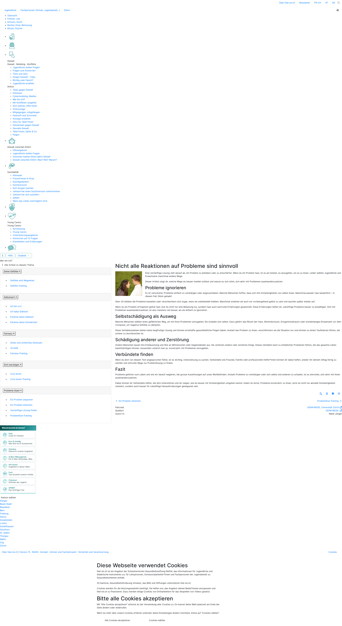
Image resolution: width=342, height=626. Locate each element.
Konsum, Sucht (14, 22)
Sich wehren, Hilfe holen (25, 105)
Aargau (3, 500)
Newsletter (304, 2)
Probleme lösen (12, 390)
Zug (2, 542)
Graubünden (6, 520)
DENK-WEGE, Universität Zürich (323, 407)
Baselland (5, 507)
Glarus (3, 516)
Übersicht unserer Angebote (21, 451)
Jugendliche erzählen (23, 83)
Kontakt (44, 552)
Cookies (333, 552)
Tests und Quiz (20, 73)
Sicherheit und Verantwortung (93, 552)
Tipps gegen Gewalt (23, 89)
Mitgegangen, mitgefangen (26, 112)
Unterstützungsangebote (25, 235)
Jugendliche (10, 10)
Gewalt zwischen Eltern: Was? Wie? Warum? (35, 159)
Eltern (67, 10)
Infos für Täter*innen (23, 121)
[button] (321, 393)
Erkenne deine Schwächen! (23, 322)
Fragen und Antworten (24, 70)
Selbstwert (9, 297)
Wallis (3, 539)
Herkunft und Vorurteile (24, 115)
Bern (2, 510)
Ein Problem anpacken (21, 399)
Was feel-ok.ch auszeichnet (20, 443)
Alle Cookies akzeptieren (117, 620)
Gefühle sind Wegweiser (22, 280)
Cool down (15, 373)
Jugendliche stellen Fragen (26, 67)
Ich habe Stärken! (19, 311)
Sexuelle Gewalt (21, 128)
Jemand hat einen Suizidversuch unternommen (36, 191)
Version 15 (25, 552)
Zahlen (16, 197)
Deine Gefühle (11, 271)
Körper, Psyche (14, 28)
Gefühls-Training (18, 285)
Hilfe (10, 255)
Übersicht (12, 15)
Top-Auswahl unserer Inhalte (21, 474)
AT (326, 2)
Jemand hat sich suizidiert (26, 194)
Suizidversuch (20, 185)
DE (333, 2)
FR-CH (317, 2)
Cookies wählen (157, 620)
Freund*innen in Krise (23, 178)
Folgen (16, 134)
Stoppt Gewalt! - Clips (24, 77)
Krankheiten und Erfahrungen (27, 241)
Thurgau (4, 536)
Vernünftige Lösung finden (23, 410)
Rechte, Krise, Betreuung (19, 25)
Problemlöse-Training (21, 415)
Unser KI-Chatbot (16, 436)
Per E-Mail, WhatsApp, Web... (21, 459)
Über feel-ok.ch (287, 2)
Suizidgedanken (21, 181)
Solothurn (5, 529)
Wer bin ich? (19, 99)
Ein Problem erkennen (21, 405)
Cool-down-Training (20, 379)
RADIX (35, 552)
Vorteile (14, 348)
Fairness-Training (18, 353)
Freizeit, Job (13, 18)
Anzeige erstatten (22, 118)
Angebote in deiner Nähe (19, 467)
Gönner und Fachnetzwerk (63, 552)
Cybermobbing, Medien (24, 96)
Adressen (17, 93)
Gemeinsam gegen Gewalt (26, 125)
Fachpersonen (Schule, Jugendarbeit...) (40, 10)
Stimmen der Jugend (17, 482)
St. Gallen (5, 532)
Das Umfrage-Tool (16, 490)
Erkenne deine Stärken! (22, 317)
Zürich (3, 545)
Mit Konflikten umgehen (24, 102)
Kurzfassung (19, 228)
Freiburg (4, 513)
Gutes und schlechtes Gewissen (26, 342)
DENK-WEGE (332, 410)
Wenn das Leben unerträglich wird (30, 201)
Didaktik (22, 255)
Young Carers (19, 232)
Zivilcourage (19, 109)
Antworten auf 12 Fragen (25, 238)
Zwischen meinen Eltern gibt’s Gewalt (31, 156)
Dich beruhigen (11, 364)
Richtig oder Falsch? (23, 80)
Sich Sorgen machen (23, 188)
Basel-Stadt (6, 504)
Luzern (3, 523)
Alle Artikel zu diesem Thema (19, 265)
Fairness (8, 333)
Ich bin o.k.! (16, 306)
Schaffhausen (7, 526)
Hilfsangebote (20, 150)
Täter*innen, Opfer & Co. (25, 131)
